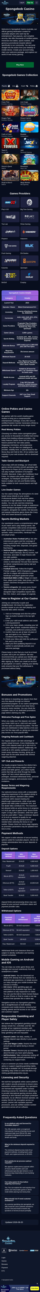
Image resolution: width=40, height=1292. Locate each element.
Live (13, 86)
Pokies (32, 86)
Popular (4, 86)
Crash (23, 86)
